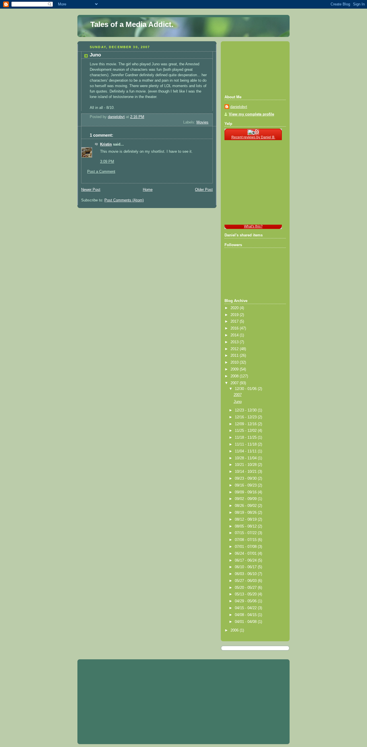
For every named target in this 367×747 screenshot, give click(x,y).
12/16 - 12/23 (246, 417)
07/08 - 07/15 (246, 540)
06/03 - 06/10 (246, 574)
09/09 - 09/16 (246, 492)
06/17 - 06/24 (246, 560)
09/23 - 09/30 (246, 479)
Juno (238, 402)
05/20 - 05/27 (246, 588)
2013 (235, 342)
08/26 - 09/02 (246, 506)
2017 (235, 321)
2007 (235, 383)
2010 (235, 362)
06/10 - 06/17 (246, 567)
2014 (235, 335)
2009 (235, 369)
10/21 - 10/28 (246, 465)
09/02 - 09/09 (246, 499)
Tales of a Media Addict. (131, 24)
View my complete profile (251, 114)
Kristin (106, 144)
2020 (235, 308)
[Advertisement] (250, 67)
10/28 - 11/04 (246, 458)
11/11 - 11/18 (246, 444)
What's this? (253, 226)
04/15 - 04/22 (246, 608)
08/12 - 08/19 (246, 519)
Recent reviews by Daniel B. (253, 137)
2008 (235, 376)
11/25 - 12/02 (246, 431)
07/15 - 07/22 (246, 533)
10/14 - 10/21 (246, 472)
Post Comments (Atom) (124, 200)
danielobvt (238, 107)
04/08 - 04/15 (246, 615)
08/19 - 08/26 (246, 513)
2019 (235, 315)
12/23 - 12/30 (246, 410)
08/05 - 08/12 (246, 526)
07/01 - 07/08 (246, 547)
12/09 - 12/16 (246, 424)
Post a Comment (101, 172)
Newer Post (90, 190)
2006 (235, 630)
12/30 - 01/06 (246, 389)
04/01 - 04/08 (246, 622)
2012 (235, 349)
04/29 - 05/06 (246, 601)
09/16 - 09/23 (246, 485)
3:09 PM (107, 162)
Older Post (204, 190)
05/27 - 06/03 (246, 581)
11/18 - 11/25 (246, 438)
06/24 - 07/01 (246, 554)
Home (148, 190)
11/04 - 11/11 (246, 451)
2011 (235, 356)
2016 (235, 328)
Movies (202, 122)
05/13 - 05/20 (246, 594)
